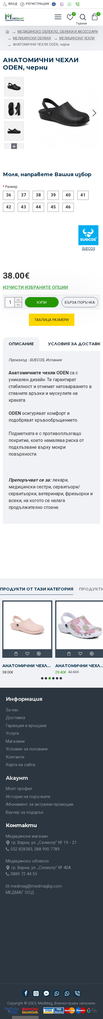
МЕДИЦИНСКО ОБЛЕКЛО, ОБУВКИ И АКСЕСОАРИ (57, 32)
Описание (21, 343)
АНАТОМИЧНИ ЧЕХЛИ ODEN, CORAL (78, 665)
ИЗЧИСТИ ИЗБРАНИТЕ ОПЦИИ (35, 287)
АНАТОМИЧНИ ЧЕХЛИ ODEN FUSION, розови (25, 665)
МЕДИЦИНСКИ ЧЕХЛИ (77, 38)
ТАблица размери (52, 320)
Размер (11, 187)
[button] (33, 113)
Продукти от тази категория (36, 589)
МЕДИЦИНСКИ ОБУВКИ (32, 38)
